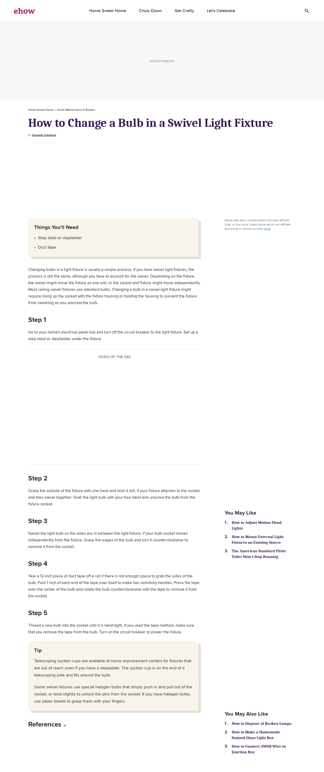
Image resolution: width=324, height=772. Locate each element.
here (267, 229)
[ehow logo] (24, 11)
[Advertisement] (162, 178)
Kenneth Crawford (44, 135)
